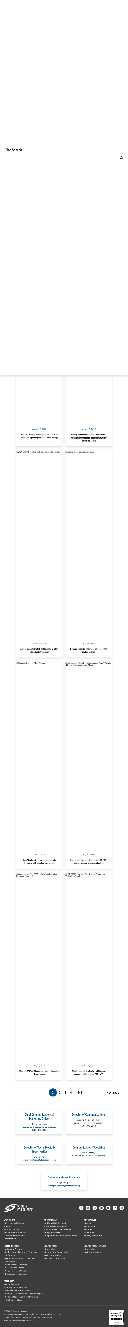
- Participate (89, 1226)
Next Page (113, 1092)
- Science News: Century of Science (21, 1297)
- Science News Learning (15, 1264)
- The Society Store (13, 1300)
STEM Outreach (11, 1245)
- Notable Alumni (12, 1284)
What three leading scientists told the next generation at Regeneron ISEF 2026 (89, 1073)
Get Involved (90, 1220)
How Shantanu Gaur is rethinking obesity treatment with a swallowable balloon (39, 861)
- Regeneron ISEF (52, 1232)
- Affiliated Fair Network (55, 1223)
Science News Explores (95, 1245)
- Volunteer (89, 1232)
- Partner (88, 1229)
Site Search (13, 149)
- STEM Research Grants (15, 1271)
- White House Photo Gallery (17, 1290)
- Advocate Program (13, 1249)
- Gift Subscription (52, 1255)
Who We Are (9, 1220)
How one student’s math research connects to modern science (88, 650)
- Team (7, 1226)
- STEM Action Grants (14, 1267)
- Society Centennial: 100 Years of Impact (23, 1293)
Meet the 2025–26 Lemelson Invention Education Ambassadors (39, 1073)
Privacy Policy (29, 1320)
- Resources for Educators (16, 1274)
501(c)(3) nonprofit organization (38, 1317)
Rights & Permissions (13, 1320)
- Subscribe (49, 1249)
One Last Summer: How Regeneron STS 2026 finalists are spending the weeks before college (39, 436)
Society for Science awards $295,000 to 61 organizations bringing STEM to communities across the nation (89, 437)
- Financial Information (15, 1232)
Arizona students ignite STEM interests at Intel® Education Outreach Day (39, 650)
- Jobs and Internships (14, 1235)
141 (80, 1092)
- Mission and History (14, 1223)
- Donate (88, 1223)
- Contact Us (10, 1238)
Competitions (50, 1220)
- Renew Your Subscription (56, 1252)
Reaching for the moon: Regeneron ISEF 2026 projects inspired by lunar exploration (88, 861)
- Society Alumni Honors (15, 1287)
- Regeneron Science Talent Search (60, 1235)
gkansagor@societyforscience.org (39, 1127)
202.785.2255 (55, 1314)
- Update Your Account (55, 1258)
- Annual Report (11, 1229)
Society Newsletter (93, 1235)
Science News (50, 1245)
